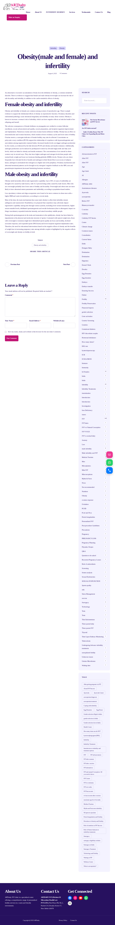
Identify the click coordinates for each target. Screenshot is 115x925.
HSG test (85, 346)
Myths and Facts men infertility (93, 808)
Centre (84, 222)
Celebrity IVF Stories (89, 218)
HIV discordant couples (90, 333)
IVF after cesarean (89, 759)
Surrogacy (85, 602)
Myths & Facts (87, 479)
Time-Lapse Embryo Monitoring (93, 637)
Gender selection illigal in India (93, 714)
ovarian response (87, 500)
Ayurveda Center (99, 693)
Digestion (85, 261)
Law (83, 444)
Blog (109, 12)
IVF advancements (95, 755)
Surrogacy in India (89, 845)
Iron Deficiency (87, 410)
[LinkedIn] (48, 255)
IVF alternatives (88, 768)
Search (104, 100)
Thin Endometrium (88, 619)
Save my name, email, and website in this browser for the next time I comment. (34, 332)
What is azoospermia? (90, 866)
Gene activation (87, 316)
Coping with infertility (90, 705)
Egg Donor (99, 710)
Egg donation (86, 278)
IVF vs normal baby (88, 436)
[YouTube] (81, 898)
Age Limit (85, 171)
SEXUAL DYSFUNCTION (91, 581)
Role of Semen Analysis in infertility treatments (91, 831)
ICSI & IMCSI (86, 359)
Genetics (85, 325)
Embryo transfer (87, 286)
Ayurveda (85, 192)
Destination (86, 252)
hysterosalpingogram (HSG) (92, 735)
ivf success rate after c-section (92, 795)
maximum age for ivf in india (92, 800)
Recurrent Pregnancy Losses (91, 560)
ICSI (83, 355)
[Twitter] (32, 255)
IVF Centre (87, 778)
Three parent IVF (87, 628)
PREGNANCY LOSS (89, 538)
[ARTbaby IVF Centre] (14, 6)
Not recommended (88, 487)
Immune (84, 363)
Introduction (86, 397)
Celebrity (85, 214)
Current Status (86, 239)
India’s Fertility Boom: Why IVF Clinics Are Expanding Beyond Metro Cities (93, 134)
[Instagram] (75, 898)
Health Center (88, 727)
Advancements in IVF (89, 154)
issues (84, 414)
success (84, 598)
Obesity (62, 48)
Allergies (85, 180)
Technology (86, 607)
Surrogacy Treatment (90, 849)
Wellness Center (88, 862)
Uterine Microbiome (88, 661)
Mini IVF (85, 470)
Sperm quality (86, 585)
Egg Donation (86, 273)
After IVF (85, 158)
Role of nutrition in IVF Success (93, 825)
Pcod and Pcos (87, 513)
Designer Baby (87, 248)
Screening (85, 568)
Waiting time (86, 665)
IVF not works (88, 787)
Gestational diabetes (88, 329)
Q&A (84, 551)
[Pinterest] (40, 255)
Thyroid (84, 632)
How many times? (88, 342)
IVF (83, 419)
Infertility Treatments (89, 389)
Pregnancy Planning (88, 543)
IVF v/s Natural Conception (91, 427)
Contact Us (99, 12)
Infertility (53, 48)
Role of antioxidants (88, 564)
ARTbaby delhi (87, 184)
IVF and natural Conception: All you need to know (93, 773)
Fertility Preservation (89, 303)
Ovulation (85, 504)
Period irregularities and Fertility (93, 817)
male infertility (87, 449)
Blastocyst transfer (88, 205)
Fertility (84, 299)
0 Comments (63, 73)
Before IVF (85, 201)
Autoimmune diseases (89, 188)
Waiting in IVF (88, 857)
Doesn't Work (86, 265)
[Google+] (44, 255)
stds (83, 590)
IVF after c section (89, 763)
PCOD (84, 508)
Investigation (86, 406)
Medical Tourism (87, 457)
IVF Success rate (88, 791)
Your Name (9, 321)
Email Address (35, 321)
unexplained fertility (88, 653)
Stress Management (88, 594)
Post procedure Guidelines (91, 526)
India (83, 376)
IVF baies (85, 423)
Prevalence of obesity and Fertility (93, 821)
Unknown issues (87, 657)
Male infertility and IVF (90, 453)
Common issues (87, 231)
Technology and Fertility (91, 853)
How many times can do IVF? (92, 731)
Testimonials (86, 12)
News (84, 483)
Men (83, 461)
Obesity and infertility (40, 245)
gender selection (87, 312)
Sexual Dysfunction (88, 577)
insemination (86, 393)
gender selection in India (91, 718)
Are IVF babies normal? (89, 128)
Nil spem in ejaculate (90, 812)
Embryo (84, 282)
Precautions (86, 530)
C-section (85, 209)
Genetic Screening (88, 320)
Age (83, 167)
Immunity (85, 367)
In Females (85, 372)
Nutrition (85, 491)
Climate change (87, 227)
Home (28, 12)
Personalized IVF (87, 521)
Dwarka (84, 269)
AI (83, 175)
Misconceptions (87, 474)
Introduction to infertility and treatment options (92, 749)
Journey (84, 440)
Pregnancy (85, 534)
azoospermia (86, 197)
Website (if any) (58, 321)
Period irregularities (88, 517)
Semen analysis (87, 573)
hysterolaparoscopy (88, 350)
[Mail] (70, 903)
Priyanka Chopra (87, 547)
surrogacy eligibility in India (92, 840)
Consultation (86, 235)
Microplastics (86, 466)
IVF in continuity (89, 783)
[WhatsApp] (86, 898)
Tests (83, 611)
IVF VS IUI (86, 432)
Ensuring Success (88, 291)
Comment (9, 295)
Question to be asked (89, 555)
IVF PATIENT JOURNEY (55, 12)
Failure (84, 295)
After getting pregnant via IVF (92, 684)
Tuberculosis (86, 641)
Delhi (84, 244)
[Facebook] (36, 255)
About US (38, 12)
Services (72, 12)
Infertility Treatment (89, 744)
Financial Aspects (88, 308)
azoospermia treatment (90, 701)
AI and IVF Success (89, 688)
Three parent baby (88, 624)
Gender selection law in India (92, 723)
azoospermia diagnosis (90, 697)
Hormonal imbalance (89, 338)
